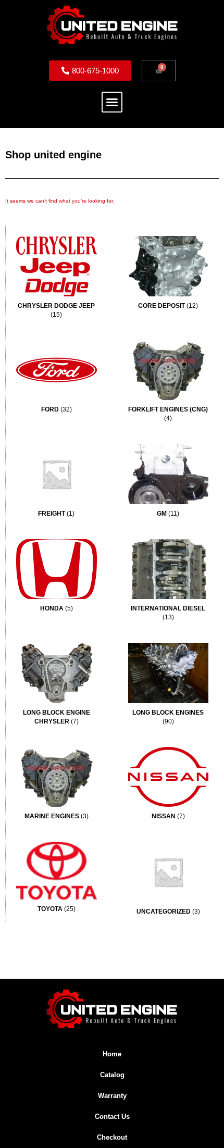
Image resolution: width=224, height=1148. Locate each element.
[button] (112, 102)
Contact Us (112, 1116)
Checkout (112, 1137)
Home (112, 1054)
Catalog (112, 1075)
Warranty (112, 1096)
